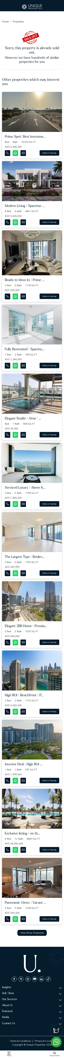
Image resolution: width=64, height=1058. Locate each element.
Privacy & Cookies (44, 1040)
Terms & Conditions (20, 1040)
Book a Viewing (49, 153)
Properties (18, 21)
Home (5, 21)
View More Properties (32, 932)
